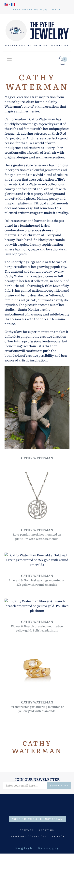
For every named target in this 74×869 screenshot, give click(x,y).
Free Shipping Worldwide (37, 9)
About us (46, 830)
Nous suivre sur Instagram (37, 818)
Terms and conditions (28, 836)
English (24, 848)
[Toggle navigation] (9, 60)
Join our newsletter (37, 779)
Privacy (58, 836)
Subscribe (59, 785)
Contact (27, 830)
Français (48, 848)
